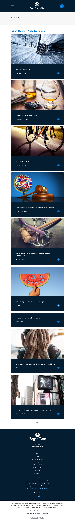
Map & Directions (30, 488)
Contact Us (37, 470)
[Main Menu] (12, 6)
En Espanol (37, 473)
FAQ (37, 462)
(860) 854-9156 (37, 446)
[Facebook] (36, 496)
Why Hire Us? (37, 465)
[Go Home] (12, 17)
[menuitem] (29, 513)
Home (37, 456)
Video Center (37, 467)
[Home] (36, 6)
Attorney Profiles (37, 459)
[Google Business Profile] (39, 496)
